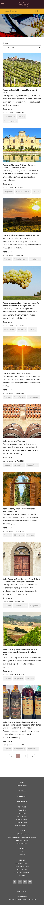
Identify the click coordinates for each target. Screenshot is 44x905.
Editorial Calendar (22, 819)
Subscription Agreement (22, 872)
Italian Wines (9, 329)
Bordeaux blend (10, 121)
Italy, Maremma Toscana (14, 441)
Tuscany (21, 116)
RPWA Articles (22, 796)
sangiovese (8, 191)
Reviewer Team (22, 843)
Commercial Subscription (22, 866)
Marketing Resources (22, 825)
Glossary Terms (22, 822)
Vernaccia (22, 329)
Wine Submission (22, 786)
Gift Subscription (22, 869)
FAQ (22, 852)
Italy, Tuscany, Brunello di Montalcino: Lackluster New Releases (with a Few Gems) (20, 652)
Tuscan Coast (9, 116)
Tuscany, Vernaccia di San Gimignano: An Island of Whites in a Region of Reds (21, 304)
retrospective (19, 748)
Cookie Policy (22, 896)
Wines (22, 782)
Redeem (22, 875)
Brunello (7, 535)
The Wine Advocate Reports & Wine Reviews (22, 837)
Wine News (22, 813)
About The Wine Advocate (22, 834)
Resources (22, 807)
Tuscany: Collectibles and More (16, 373)
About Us (22, 831)
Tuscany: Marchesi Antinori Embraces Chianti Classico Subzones (19, 166)
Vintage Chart (22, 810)
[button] (22, 47)
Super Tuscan (19, 397)
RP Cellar (22, 791)
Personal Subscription (22, 863)
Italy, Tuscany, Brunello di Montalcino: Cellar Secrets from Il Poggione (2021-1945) (22, 723)
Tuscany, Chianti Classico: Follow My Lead (21, 235)
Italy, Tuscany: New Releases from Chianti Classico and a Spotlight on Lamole (21, 580)
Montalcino (19, 535)
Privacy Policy (22, 892)
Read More (7, 109)
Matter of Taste (22, 816)
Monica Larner (8, 113)
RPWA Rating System (21, 840)
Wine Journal (22, 802)
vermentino (19, 465)
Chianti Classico (22, 191)
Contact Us (22, 855)
